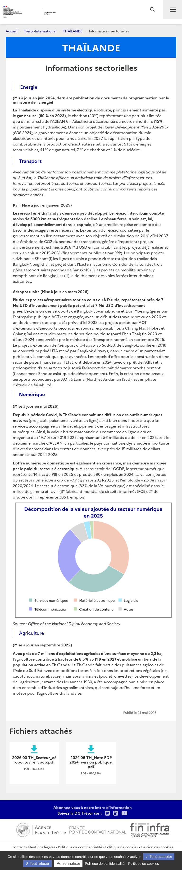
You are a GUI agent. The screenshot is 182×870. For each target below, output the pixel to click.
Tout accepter (160, 857)
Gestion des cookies (157, 846)
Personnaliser (68, 863)
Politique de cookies (121, 846)
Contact (18, 846)
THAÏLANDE (72, 31)
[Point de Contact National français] (98, 829)
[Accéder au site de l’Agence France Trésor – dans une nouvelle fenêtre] (41, 829)
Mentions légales (41, 846)
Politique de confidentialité (80, 846)
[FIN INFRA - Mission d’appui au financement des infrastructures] (149, 829)
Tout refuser (39, 863)
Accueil (12, 31)
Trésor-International (40, 31)
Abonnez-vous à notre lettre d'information (92, 807)
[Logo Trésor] (72, 13)
